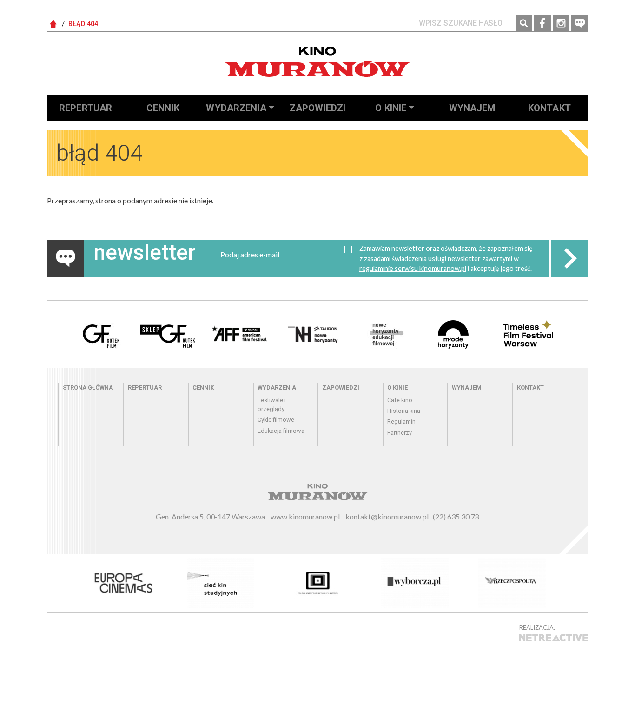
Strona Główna (53, 24)
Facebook (542, 23)
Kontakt (549, 108)
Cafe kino (399, 400)
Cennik (162, 108)
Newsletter (579, 23)
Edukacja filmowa (281, 430)
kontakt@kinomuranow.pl (387, 516)
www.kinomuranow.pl (305, 516)
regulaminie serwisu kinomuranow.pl (412, 268)
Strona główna (88, 387)
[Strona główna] (317, 62)
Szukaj (524, 23)
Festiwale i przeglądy (272, 404)
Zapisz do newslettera (569, 258)
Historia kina (403, 410)
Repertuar (85, 108)
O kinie (390, 108)
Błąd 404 (83, 24)
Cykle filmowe (276, 419)
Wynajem (472, 108)
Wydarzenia (236, 108)
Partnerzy (399, 432)
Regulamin (401, 421)
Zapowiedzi (318, 108)
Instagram (561, 23)
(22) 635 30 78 (456, 516)
